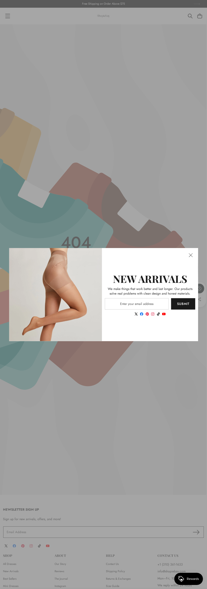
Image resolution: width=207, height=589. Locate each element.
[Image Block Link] (55, 294)
